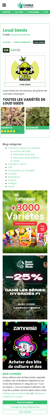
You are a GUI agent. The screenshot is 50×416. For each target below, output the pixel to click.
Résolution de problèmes (26, 157)
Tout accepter (25, 402)
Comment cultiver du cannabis (24, 148)
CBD (10, 167)
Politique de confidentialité (16, 393)
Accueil (7, 42)
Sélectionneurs (22, 42)
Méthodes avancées (24, 154)
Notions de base (21, 151)
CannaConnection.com (25, 5)
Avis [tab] (15, 50)
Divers (16, 160)
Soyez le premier (20, 34)
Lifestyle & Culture (17, 164)
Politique (12, 183)
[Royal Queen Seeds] (25, 287)
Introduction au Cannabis (21, 170)
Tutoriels (12, 173)
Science (12, 180)
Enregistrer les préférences (25, 407)
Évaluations (14, 176)
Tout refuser (25, 411)
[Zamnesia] (25, 221)
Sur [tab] (6, 50)
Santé (11, 186)
